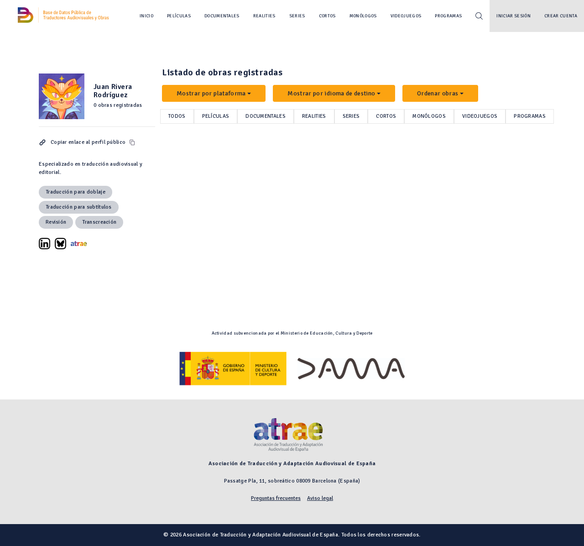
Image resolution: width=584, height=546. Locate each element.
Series (297, 16)
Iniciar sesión (513, 16)
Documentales (222, 16)
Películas (179, 16)
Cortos (327, 16)
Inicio (146, 16)
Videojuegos (406, 16)
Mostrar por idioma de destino (331, 93)
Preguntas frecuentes (276, 498)
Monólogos (363, 16)
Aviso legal (320, 498)
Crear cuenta (560, 16)
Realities (264, 16)
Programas (448, 16)
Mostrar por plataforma (211, 93)
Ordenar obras (438, 93)
